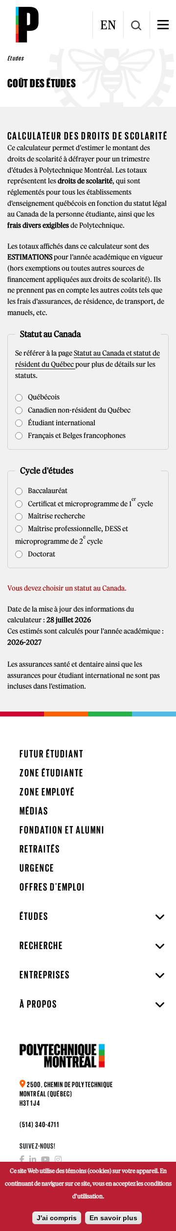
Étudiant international (60, 422)
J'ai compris (57, 1218)
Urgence (37, 868)
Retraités (40, 848)
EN (108, 25)
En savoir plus (113, 1218)
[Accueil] (26, 24)
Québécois (43, 397)
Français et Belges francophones (76, 435)
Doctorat (40, 554)
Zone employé (47, 791)
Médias (34, 810)
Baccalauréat (46, 490)
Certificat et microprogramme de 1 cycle (89, 502)
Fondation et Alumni (62, 829)
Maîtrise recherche (55, 516)
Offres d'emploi (52, 887)
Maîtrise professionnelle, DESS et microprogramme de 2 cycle (71, 535)
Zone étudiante (52, 772)
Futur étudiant (52, 753)
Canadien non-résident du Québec (78, 410)
